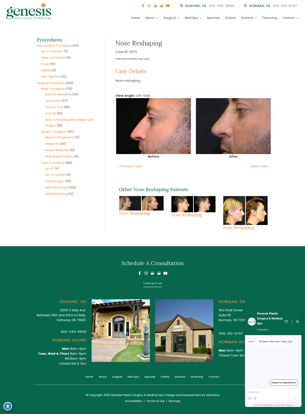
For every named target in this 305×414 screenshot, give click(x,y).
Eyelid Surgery (55, 181)
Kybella (46, 70)
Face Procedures (53, 163)
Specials (149, 377)
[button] (152, 283)
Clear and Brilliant (53, 58)
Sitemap (174, 401)
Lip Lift (49, 168)
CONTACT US (152, 283)
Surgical (117, 377)
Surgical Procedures (51, 83)
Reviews (180, 377)
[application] (156, 17)
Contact (214, 377)
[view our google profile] (155, 6)
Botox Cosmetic (52, 51)
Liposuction (53, 101)
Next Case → (261, 166)
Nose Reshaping (56, 194)
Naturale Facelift (56, 187)
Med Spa (133, 377)
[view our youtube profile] (167, 6)
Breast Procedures (54, 132)
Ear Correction (55, 175)
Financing (197, 377)
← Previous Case (128, 166)
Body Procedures (53, 89)
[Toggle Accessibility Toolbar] (8, 406)
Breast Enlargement (59, 137)
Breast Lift (52, 144)
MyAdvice (212, 395)
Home (89, 377)
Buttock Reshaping (58, 94)
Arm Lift (50, 113)
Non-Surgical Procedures (54, 46)
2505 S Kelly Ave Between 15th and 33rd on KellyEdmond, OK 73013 (61, 315)
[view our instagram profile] (149, 6)
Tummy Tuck (54, 107)
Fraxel (45, 64)
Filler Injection (50, 77)
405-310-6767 (231, 333)
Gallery (165, 377)
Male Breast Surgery (59, 156)
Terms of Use (155, 401)
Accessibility (133, 401)
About (103, 377)
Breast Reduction (57, 150)
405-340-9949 (73, 331)
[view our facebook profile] (143, 6)
